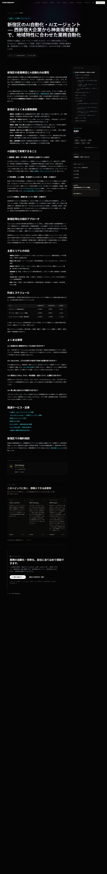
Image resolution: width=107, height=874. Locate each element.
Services (45, 2)
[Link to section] (5, 72)
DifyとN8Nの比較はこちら (31, 191)
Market (52, 2)
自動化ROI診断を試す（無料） (37, 577)
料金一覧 (28, 540)
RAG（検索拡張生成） (43, 94)
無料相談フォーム (56, 448)
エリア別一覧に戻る (14, 593)
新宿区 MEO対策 (15, 421)
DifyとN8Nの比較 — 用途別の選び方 (20, 427)
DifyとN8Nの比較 (28, 367)
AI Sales (99, 2)
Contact (87, 2)
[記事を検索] (93, 2)
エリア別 (15, 13)
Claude (37, 2)
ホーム (9, 13)
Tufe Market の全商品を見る (14, 540)
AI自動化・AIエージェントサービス (44, 171)
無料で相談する (18, 577)
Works (64, 2)
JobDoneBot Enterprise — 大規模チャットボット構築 (26, 415)
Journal (71, 2)
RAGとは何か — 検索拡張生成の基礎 (21, 424)
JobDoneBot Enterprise (33, 188)
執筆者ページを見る (19, 472)
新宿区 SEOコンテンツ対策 (18, 418)
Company (79, 2)
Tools (58, 2)
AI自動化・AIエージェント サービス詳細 (22, 412)
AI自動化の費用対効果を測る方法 (20, 430)
